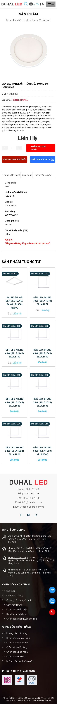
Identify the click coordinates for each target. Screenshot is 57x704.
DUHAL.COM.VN (32, 698)
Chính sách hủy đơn (16, 656)
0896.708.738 (32, 489)
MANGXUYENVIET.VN (41, 700)
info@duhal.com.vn (32, 502)
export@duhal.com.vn (32, 506)
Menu (52, 4)
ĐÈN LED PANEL (45, 20)
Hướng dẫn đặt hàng (16, 633)
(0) (34, 4)
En (43, 4)
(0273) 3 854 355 (31, 498)
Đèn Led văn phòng (27, 20)
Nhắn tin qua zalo (40, 159)
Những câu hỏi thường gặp (19, 661)
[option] (28, 51)
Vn (37, 4)
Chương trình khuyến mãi (18, 600)
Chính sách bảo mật (16, 609)
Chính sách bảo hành (17, 652)
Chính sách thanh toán (17, 642)
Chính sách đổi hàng (16, 647)
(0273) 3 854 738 (30, 493)
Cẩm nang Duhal (14, 604)
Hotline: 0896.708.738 (13, 159)
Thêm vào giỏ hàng (38, 148)
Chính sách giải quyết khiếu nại (21, 618)
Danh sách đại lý (14, 595)
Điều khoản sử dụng (16, 614)
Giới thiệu (11, 591)
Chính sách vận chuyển (18, 638)
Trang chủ (11, 20)
